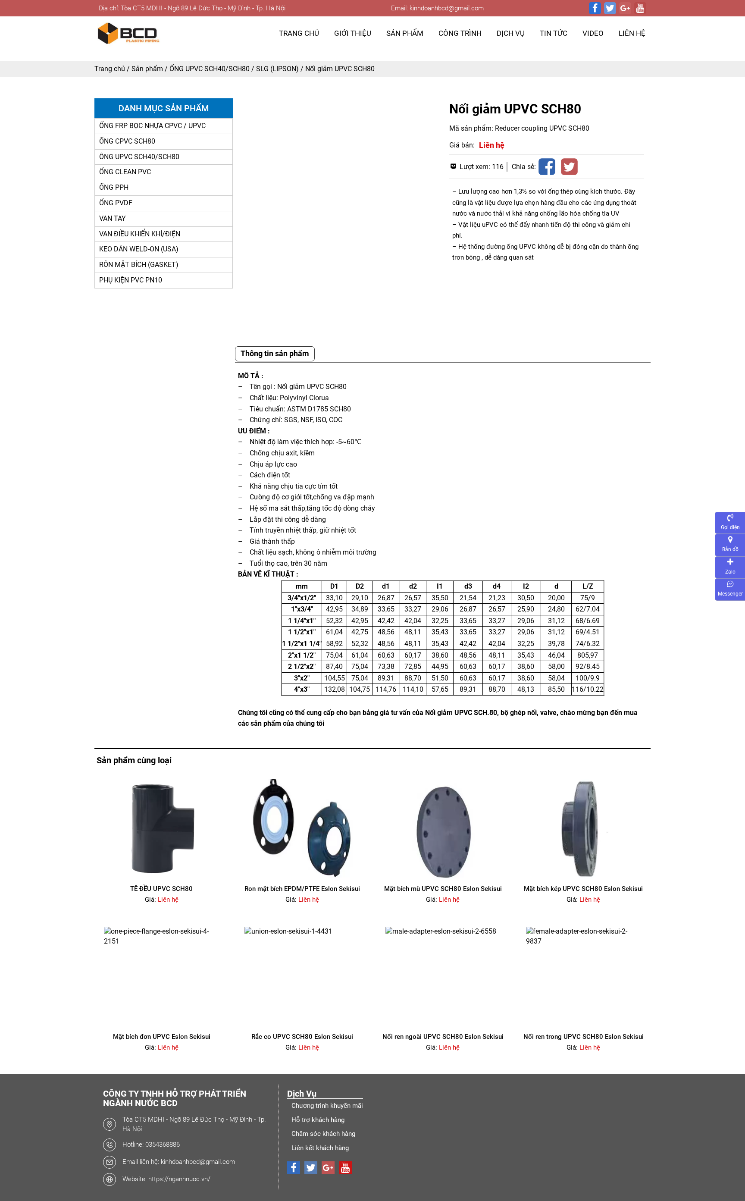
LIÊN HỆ (632, 33)
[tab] (275, 353)
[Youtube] (640, 8)
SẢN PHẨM (404, 33)
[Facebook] (595, 8)
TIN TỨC (553, 33)
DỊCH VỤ (511, 33)
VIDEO (593, 33)
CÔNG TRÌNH (460, 33)
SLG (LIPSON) (277, 69)
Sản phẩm (147, 69)
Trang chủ (109, 69)
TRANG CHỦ (299, 33)
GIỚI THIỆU (352, 33)
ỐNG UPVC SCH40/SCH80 (209, 69)
